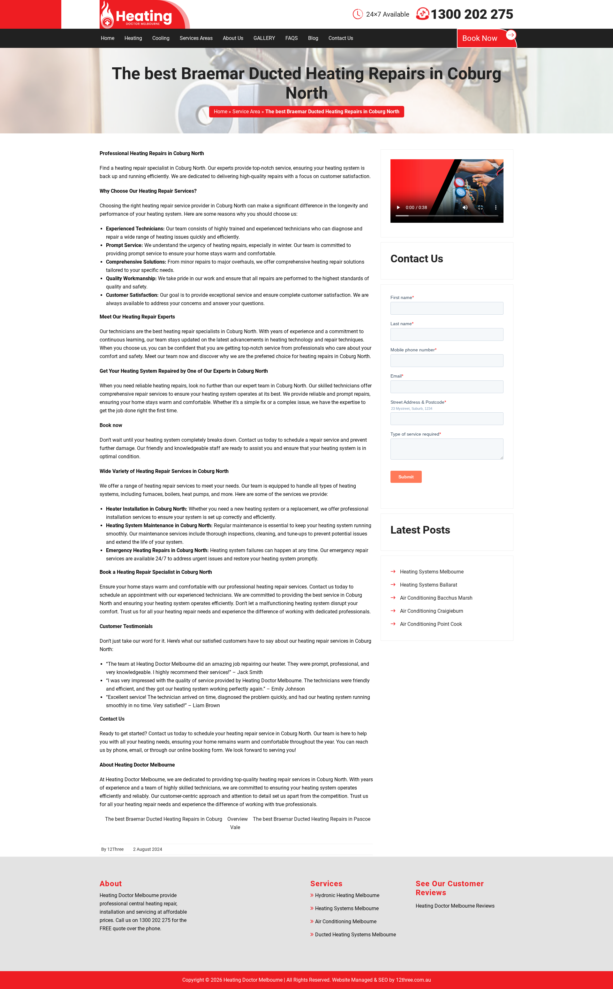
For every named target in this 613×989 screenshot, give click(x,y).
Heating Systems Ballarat (428, 585)
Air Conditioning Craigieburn (431, 611)
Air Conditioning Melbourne (345, 921)
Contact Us (341, 38)
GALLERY (264, 38)
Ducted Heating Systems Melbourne (355, 935)
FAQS (291, 38)
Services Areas (196, 38)
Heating (133, 38)
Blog (313, 38)
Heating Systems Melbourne (432, 572)
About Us (233, 38)
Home (107, 38)
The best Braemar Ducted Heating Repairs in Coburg (163, 819)
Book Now (479, 38)
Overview (237, 819)
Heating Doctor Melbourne (253, 980)
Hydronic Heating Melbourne (347, 895)
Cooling (161, 38)
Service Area (246, 112)
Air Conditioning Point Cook (431, 624)
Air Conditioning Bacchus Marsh (436, 598)
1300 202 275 (471, 14)
